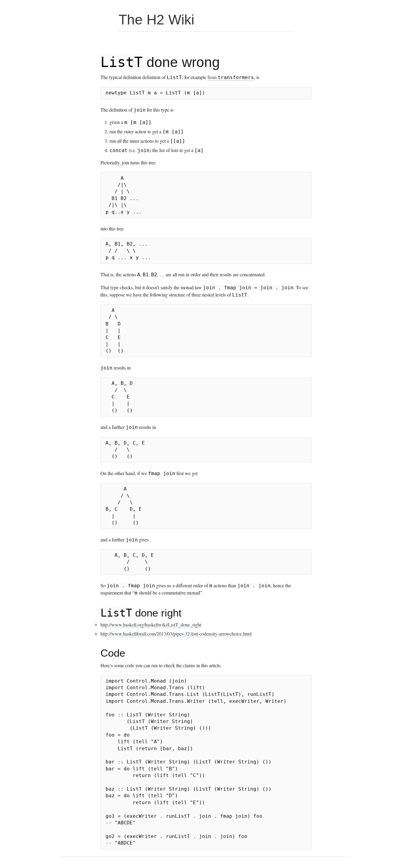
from (231, 77)
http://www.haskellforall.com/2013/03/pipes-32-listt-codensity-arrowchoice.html (176, 633)
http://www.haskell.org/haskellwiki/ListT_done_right (150, 624)
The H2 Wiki (156, 19)
